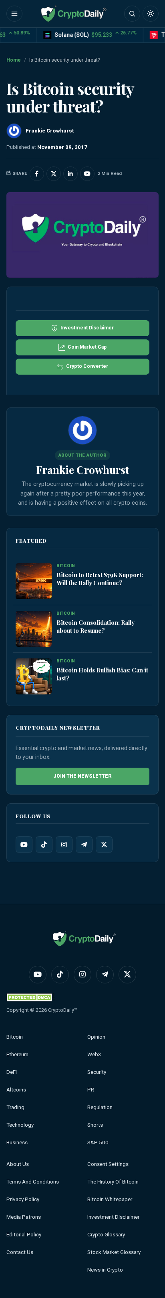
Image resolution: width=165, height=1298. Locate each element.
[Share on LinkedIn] (70, 174)
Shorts (95, 1125)
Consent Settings (108, 1164)
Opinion (96, 1037)
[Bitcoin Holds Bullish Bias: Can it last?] (34, 676)
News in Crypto (105, 1270)
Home (13, 60)
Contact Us (19, 1252)
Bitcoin (14, 1037)
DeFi (11, 1072)
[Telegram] (84, 844)
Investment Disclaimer (113, 1217)
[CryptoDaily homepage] (74, 13)
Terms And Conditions (32, 1182)
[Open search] (132, 14)
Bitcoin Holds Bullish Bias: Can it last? (102, 674)
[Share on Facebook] (37, 174)
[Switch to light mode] (151, 14)
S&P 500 (98, 1143)
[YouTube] (24, 844)
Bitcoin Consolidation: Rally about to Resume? (95, 626)
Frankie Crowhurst (82, 469)
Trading (15, 1107)
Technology (20, 1125)
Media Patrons (23, 1217)
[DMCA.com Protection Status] (30, 997)
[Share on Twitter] (53, 174)
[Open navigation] (14, 14)
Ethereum (17, 1054)
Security (96, 1072)
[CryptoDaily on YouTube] (87, 174)
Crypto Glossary (106, 1235)
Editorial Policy (23, 1235)
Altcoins (16, 1090)
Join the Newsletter (82, 776)
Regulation (100, 1107)
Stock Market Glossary (114, 1252)
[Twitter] (104, 844)
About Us (17, 1164)
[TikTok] (44, 844)
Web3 (94, 1054)
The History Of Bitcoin (113, 1182)
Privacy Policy (22, 1199)
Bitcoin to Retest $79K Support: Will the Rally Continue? (99, 579)
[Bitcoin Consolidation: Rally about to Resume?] (34, 629)
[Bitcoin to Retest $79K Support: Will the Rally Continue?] (34, 581)
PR (90, 1090)
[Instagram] (64, 844)
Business (17, 1143)
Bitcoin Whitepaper (109, 1199)
